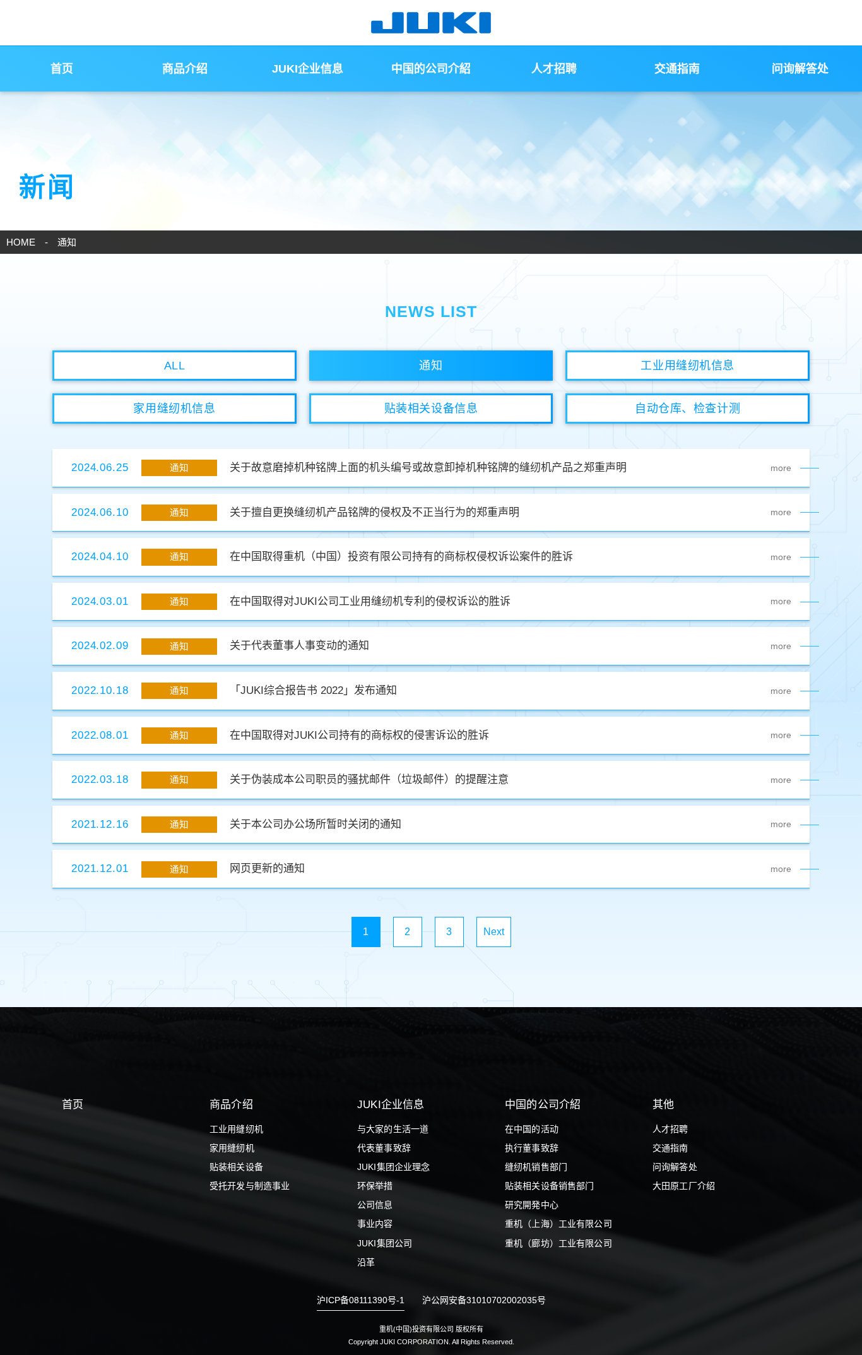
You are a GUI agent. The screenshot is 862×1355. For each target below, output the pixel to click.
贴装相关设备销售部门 (549, 1186)
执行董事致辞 (531, 1148)
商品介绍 (185, 69)
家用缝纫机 (232, 1148)
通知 (430, 365)
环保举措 (375, 1186)
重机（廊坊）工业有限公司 (558, 1243)
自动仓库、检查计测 (687, 408)
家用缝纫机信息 (174, 408)
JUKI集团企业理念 (393, 1167)
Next (493, 931)
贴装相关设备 (236, 1167)
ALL (175, 365)
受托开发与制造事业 (250, 1186)
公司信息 (375, 1205)
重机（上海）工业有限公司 (558, 1224)
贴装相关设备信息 (431, 408)
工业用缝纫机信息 (687, 365)
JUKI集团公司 (384, 1243)
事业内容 (375, 1224)
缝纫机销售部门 (536, 1167)
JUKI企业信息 (307, 69)
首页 (61, 69)
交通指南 (677, 69)
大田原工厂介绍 (683, 1186)
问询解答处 (800, 69)
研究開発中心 (531, 1205)
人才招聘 (554, 69)
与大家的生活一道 (392, 1129)
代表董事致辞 (384, 1148)
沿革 (366, 1262)
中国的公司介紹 (431, 69)
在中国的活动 (531, 1129)
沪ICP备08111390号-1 (360, 1300)
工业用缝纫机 (236, 1129)
